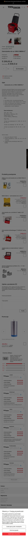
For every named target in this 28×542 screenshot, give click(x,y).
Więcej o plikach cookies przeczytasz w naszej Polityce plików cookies (13, 523)
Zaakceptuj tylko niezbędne (14, 526)
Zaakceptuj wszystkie (14, 534)
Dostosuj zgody (14, 530)
